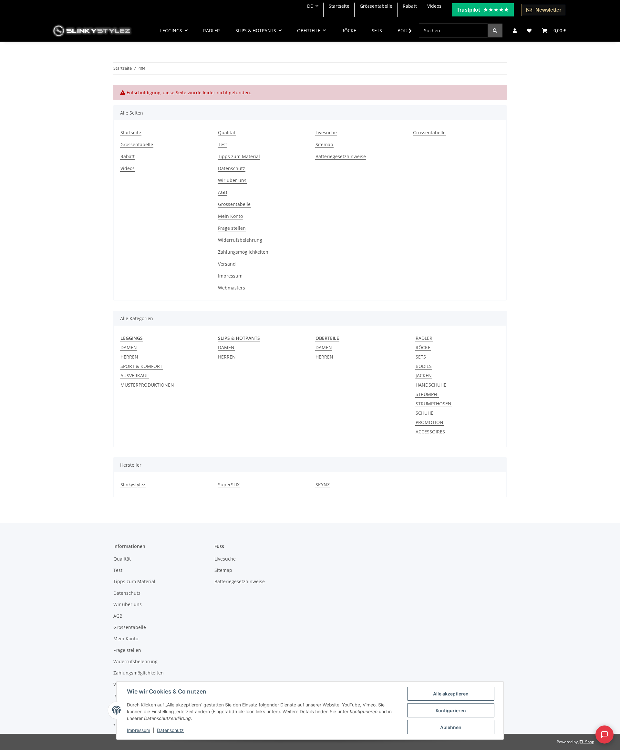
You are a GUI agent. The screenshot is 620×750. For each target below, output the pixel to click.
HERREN (129, 357)
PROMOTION (429, 422)
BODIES (424, 366)
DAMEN (128, 347)
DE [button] (310, 6)
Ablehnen (450, 727)
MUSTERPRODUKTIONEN (147, 385)
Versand (227, 264)
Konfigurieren (451, 710)
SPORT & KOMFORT (141, 366)
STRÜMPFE (427, 394)
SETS (421, 357)
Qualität (226, 132)
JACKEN (424, 375)
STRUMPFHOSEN (433, 403)
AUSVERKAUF (134, 375)
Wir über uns (232, 180)
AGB (222, 192)
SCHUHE (424, 413)
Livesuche (326, 132)
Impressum (138, 730)
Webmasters (231, 288)
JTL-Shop (586, 742)
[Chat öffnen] (604, 734)
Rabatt (410, 6)
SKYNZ (322, 484)
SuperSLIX (229, 484)
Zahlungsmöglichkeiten (243, 252)
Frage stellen (232, 228)
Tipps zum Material (239, 156)
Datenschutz (170, 730)
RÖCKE (423, 347)
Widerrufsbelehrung (240, 240)
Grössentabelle (376, 6)
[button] (515, 30)
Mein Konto (230, 216)
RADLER (424, 338)
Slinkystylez (132, 484)
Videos (434, 6)
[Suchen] (495, 30)
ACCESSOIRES (430, 432)
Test (222, 144)
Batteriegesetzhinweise (340, 156)
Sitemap (324, 144)
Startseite (339, 6)
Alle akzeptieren (451, 693)
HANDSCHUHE (431, 385)
